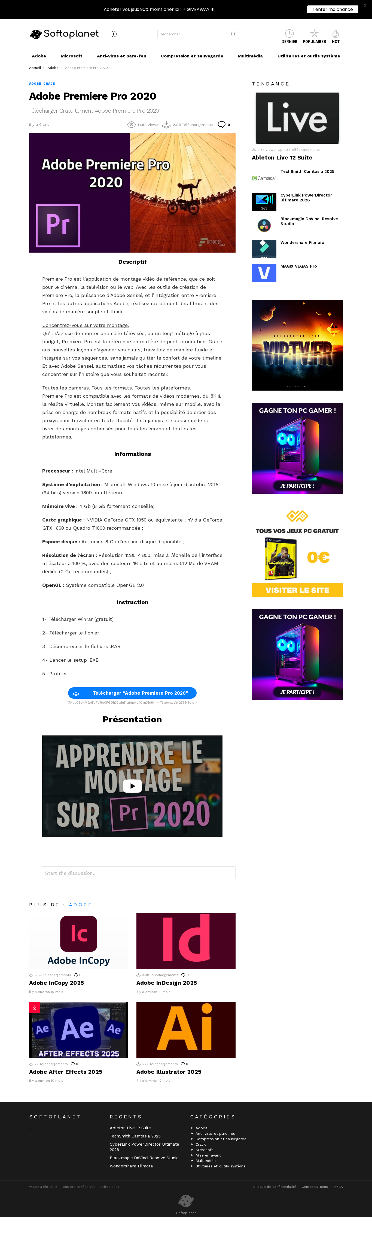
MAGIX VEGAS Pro (298, 266)
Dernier (289, 41)
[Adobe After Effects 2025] (78, 1030)
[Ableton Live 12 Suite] (297, 118)
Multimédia (250, 56)
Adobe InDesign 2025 (166, 982)
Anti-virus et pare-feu (121, 56)
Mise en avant (208, 1155)
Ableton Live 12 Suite (282, 157)
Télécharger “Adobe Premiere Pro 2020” (140, 693)
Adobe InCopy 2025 (56, 982)
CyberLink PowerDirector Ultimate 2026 (306, 198)
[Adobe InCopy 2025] (78, 941)
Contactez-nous (315, 1187)
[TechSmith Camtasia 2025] (264, 178)
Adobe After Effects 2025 (65, 1071)
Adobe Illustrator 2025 (168, 1071)
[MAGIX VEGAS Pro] (264, 273)
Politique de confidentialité (273, 1187)
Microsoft (72, 56)
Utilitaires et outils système (309, 56)
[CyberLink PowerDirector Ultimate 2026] (264, 202)
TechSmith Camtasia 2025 (307, 171)
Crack (201, 1144)
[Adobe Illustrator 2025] (186, 1030)
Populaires (314, 41)
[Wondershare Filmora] (264, 249)
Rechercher (233, 35)
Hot (336, 41)
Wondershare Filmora (302, 242)
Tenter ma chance (333, 9)
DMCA (338, 1187)
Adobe (39, 56)
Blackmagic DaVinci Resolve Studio (144, 1157)
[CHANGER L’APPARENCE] (114, 34)
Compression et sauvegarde (192, 56)
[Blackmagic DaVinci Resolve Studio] (264, 225)
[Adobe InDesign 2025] (186, 941)
